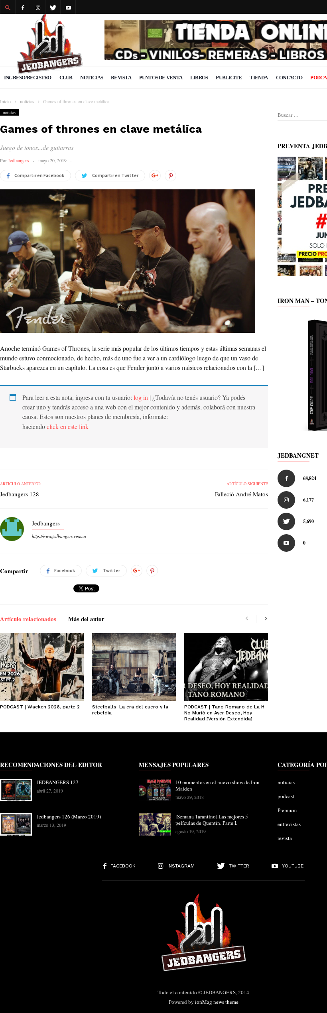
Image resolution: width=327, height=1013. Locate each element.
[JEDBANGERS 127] (16, 790)
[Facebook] (22, 7)
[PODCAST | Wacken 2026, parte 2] (42, 667)
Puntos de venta (160, 78)
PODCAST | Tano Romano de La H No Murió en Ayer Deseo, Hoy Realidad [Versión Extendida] (224, 713)
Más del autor (86, 619)
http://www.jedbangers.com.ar (59, 536)
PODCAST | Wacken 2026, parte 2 (40, 707)
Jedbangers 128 (19, 494)
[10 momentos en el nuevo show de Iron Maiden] (155, 790)
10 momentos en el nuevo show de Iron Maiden (217, 785)
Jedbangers (18, 160)
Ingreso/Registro (27, 78)
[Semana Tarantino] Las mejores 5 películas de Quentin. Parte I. (211, 819)
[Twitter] (53, 7)
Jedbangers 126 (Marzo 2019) (69, 816)
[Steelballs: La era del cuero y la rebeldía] (134, 667)
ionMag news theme (216, 1001)
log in (141, 397)
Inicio (5, 101)
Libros (199, 78)
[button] (7, 7)
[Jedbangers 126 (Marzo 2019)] (16, 824)
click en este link (68, 426)
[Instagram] (37, 7)
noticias (9, 112)
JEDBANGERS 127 (58, 782)
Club (66, 78)
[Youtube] (68, 7)
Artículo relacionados (28, 619)
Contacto (289, 78)
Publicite (229, 78)
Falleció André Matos (241, 494)
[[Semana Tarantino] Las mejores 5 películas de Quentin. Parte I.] (155, 824)
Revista (121, 78)
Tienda (259, 78)
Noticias (91, 78)
